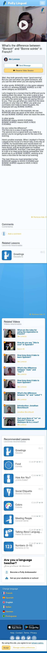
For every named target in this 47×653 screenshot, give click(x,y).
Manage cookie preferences (24, 647)
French (8, 593)
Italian (8, 606)
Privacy (33, 632)
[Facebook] (23, 638)
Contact (19, 632)
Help (12, 632)
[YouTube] (17, 638)
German (9, 611)
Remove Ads (39, 217)
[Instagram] (34, 638)
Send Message (25, 65)
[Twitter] (28, 638)
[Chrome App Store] (12, 638)
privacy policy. (38, 642)
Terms (26, 632)
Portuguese (11, 616)
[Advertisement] (23, 191)
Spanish (9, 597)
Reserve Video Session (25, 70)
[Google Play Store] (32, 627)
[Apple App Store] (15, 627)
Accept (6, 647)
